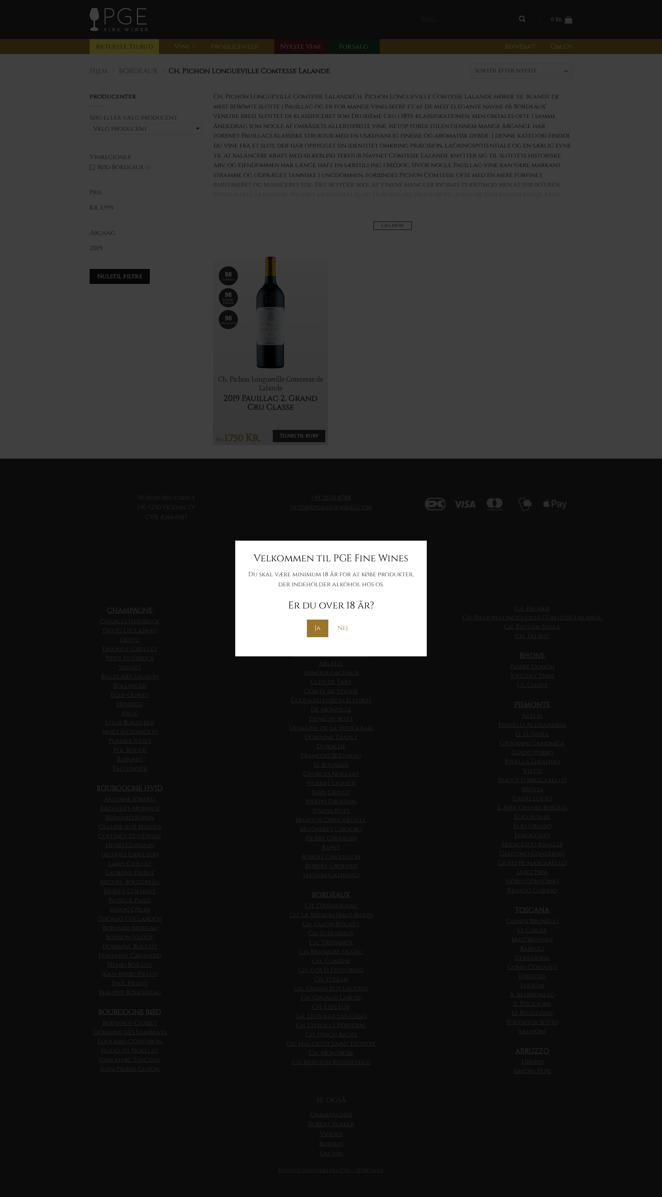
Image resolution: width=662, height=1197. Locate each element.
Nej (343, 628)
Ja (318, 628)
